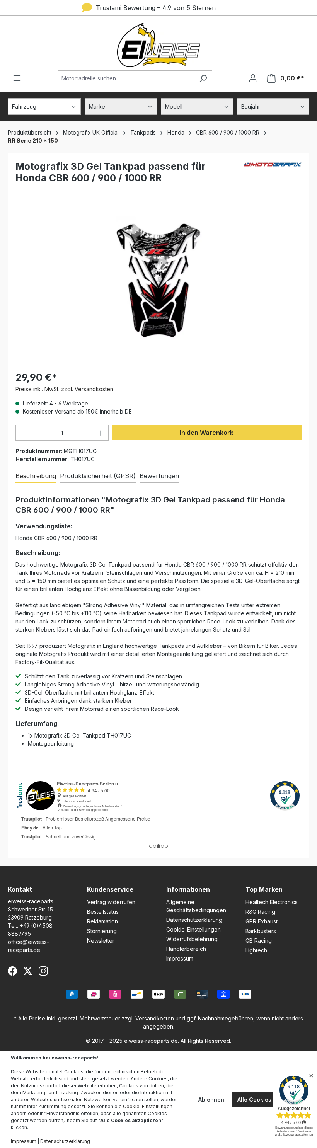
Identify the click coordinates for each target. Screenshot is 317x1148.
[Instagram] (43, 971)
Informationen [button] (188, 889)
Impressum (179, 958)
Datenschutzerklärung (194, 919)
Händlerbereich (186, 948)
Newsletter (100, 940)
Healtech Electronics (271, 902)
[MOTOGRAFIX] (273, 175)
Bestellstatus (103, 911)
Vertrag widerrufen (111, 902)
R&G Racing (260, 911)
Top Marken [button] (264, 889)
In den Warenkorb (207, 432)
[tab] (35, 476)
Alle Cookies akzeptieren (271, 1099)
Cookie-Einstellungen (193, 929)
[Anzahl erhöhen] (101, 433)
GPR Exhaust (261, 921)
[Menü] (17, 78)
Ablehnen (211, 1099)
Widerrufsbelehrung (192, 939)
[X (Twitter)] (27, 971)
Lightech (256, 950)
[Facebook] (12, 971)
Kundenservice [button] (110, 889)
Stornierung (102, 931)
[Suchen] (203, 78)
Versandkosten (154, 1018)
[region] (158, 281)
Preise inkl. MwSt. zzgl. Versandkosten (64, 389)
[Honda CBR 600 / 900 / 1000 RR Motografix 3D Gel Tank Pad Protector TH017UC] (158, 281)
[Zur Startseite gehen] (158, 45)
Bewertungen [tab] (159, 476)
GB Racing (258, 940)
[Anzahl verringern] (23, 433)
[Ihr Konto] (253, 78)
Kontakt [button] (20, 889)
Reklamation (102, 921)
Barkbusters (260, 931)
